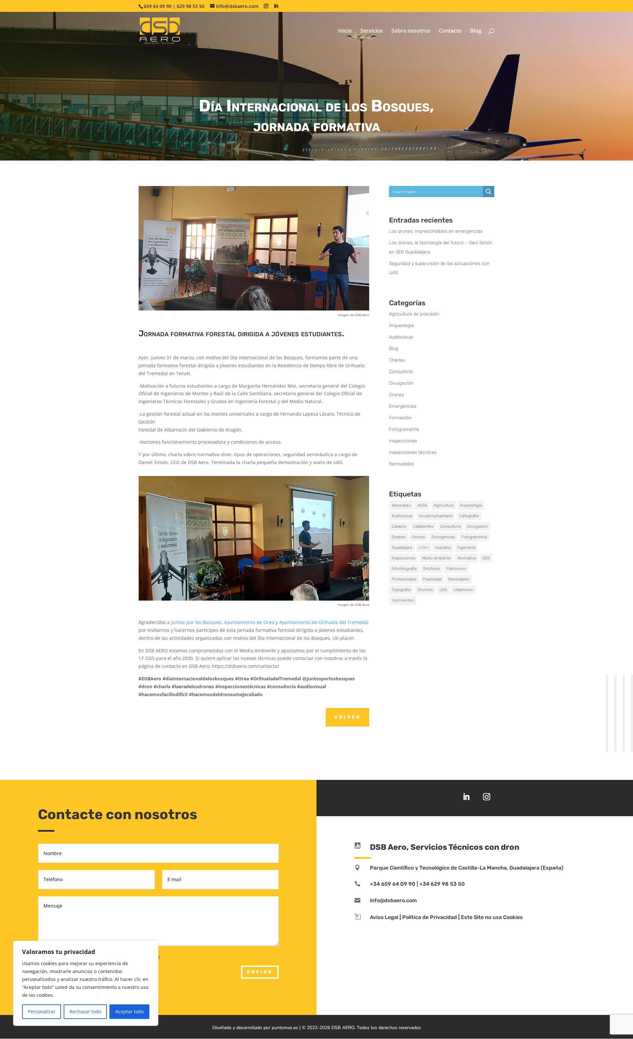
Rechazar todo (85, 1011)
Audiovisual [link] (401, 337)
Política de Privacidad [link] (429, 917)
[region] (85, 983)
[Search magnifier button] (488, 191)
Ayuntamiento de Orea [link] (249, 622)
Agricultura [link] (443, 505)
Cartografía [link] (468, 516)
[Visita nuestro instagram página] (266, 6)
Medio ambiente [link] (436, 558)
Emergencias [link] (402, 406)
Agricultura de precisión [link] (414, 314)
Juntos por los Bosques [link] (196, 622)
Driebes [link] (399, 537)
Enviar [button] (260, 972)
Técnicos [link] (425, 589)
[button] (626, 991)
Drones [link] (396, 395)
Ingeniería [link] (466, 547)
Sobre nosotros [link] (410, 31)
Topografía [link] (401, 589)
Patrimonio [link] (456, 568)
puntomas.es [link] (285, 1027)
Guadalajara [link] (402, 547)
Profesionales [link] (404, 579)
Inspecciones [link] (403, 441)
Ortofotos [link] (431, 568)
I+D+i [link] (424, 547)
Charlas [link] (397, 360)
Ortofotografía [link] (404, 568)
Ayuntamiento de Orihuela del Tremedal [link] (324, 622)
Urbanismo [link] (463, 589)
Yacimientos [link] (403, 600)
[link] (160, 30)
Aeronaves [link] (401, 505)
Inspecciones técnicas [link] (413, 452)
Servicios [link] (371, 31)
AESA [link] (422, 505)
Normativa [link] (467, 558)
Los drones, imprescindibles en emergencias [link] (436, 231)
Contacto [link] (450, 31)
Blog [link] (475, 31)
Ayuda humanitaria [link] (435, 516)
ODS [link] (486, 558)
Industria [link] (443, 547)
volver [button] (347, 717)
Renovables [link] (401, 464)
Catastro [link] (399, 526)
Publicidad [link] (432, 579)
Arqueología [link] (401, 325)
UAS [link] (443, 589)
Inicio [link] (345, 31)
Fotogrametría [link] (404, 429)
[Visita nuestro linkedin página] (276, 6)
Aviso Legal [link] (384, 917)
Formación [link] (400, 418)
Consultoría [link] (401, 371)
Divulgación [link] (401, 383)
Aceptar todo (129, 1011)
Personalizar (41, 1011)
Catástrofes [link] (423, 526)
